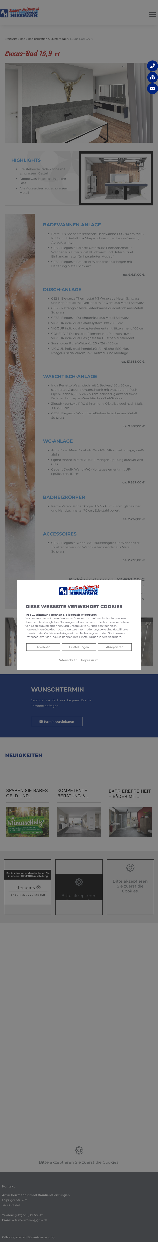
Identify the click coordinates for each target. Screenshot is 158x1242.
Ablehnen (43, 647)
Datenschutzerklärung (41, 636)
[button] (152, 65)
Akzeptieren (114, 647)
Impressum (90, 660)
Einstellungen (79, 647)
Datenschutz (67, 660)
